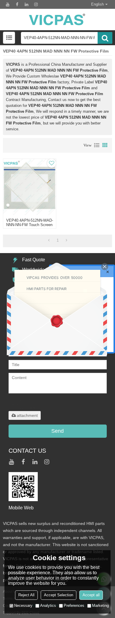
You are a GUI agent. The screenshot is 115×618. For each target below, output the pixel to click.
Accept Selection (58, 595)
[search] (105, 38)
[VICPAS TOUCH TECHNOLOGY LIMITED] (57, 19)
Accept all (91, 595)
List (97, 145)
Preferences (74, 605)
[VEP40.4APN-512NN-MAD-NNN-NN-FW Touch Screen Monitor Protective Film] (29, 187)
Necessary (23, 605)
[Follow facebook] (17, 4)
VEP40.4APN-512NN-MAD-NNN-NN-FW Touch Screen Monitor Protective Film (29, 224)
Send (57, 431)
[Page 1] (48, 240)
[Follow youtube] (7, 4)
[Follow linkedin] (26, 4)
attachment (27, 415)
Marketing (100, 605)
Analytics (48, 605)
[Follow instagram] (36, 4)
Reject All (26, 595)
